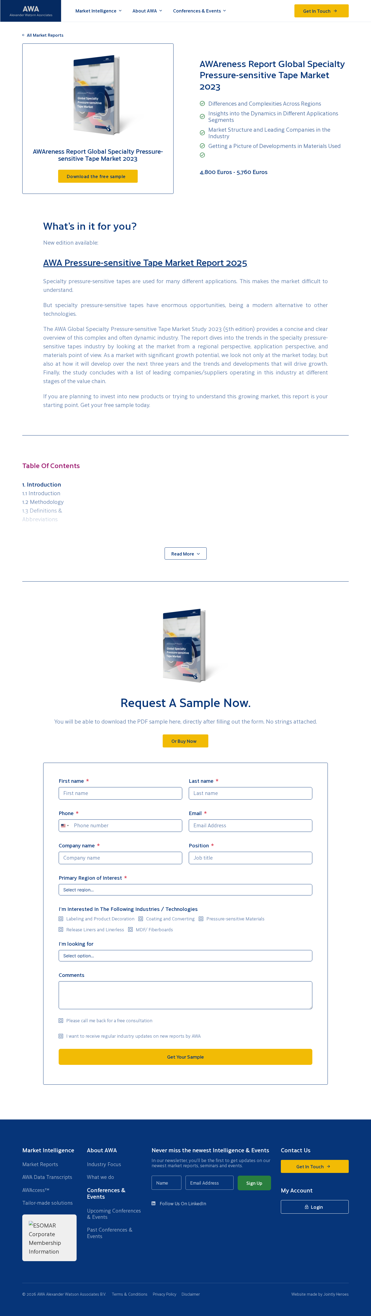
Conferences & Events (197, 10)
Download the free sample (96, 176)
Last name (201, 780)
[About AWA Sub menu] (160, 10)
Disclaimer (191, 1294)
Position (199, 845)
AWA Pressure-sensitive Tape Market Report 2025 (145, 262)
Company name (77, 845)
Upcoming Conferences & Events (114, 1213)
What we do (100, 1177)
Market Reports (40, 1164)
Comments (71, 974)
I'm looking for (76, 943)
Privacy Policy (164, 1294)
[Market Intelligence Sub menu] (120, 10)
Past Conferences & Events (110, 1232)
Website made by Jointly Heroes (320, 1294)
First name (71, 780)
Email (195, 813)
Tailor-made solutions (47, 1203)
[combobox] (64, 826)
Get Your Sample (185, 1056)
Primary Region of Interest (90, 877)
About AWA (145, 10)
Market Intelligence (96, 10)
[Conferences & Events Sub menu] (224, 10)
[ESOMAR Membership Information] (49, 1238)
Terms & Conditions (129, 1294)
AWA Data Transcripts (47, 1177)
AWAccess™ (35, 1190)
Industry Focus (104, 1164)
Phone (66, 813)
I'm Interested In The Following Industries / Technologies (128, 908)
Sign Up (254, 1183)
